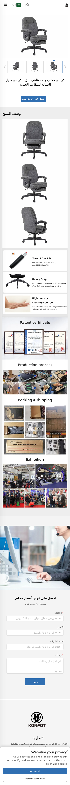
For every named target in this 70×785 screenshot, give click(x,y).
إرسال (35, 681)
